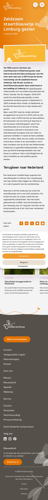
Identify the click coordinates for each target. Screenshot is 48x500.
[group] (19, 272)
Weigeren (24, 262)
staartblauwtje (35, 88)
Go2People (30, 476)
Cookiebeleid (23, 266)
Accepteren (24, 256)
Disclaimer (24, 489)
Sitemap (24, 494)
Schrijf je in (13, 462)
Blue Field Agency (26, 479)
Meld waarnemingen (17, 339)
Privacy (24, 484)
